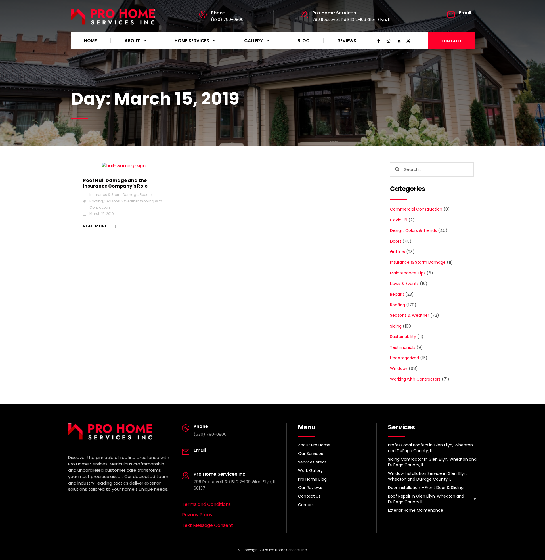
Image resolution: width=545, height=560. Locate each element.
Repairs (146, 194)
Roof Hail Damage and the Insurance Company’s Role (115, 183)
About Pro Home (314, 445)
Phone (218, 13)
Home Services (192, 41)
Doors (395, 241)
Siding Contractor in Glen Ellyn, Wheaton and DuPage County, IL (432, 462)
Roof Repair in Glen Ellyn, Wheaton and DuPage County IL (426, 499)
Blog (303, 41)
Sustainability (403, 336)
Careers (306, 504)
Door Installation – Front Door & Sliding (426, 487)
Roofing (96, 201)
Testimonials (402, 347)
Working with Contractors (415, 379)
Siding (396, 326)
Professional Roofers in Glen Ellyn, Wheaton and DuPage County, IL (430, 448)
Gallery (253, 41)
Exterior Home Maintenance (415, 510)
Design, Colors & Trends (413, 230)
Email (465, 13)
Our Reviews (310, 487)
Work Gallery (310, 470)
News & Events (404, 283)
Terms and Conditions (206, 504)
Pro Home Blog (312, 479)
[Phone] (203, 14)
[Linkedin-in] (398, 41)
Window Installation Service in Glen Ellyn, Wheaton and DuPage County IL (427, 476)
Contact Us (309, 496)
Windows (399, 368)
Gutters (397, 252)
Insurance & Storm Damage (113, 194)
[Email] (451, 14)
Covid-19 (398, 220)
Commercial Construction (416, 209)
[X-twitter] (408, 41)
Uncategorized (404, 358)
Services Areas (312, 462)
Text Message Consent (207, 525)
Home (90, 41)
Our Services (310, 453)
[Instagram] (388, 41)
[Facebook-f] (378, 41)
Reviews (347, 41)
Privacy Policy (197, 514)
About (132, 41)
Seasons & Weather (121, 201)
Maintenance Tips (407, 273)
